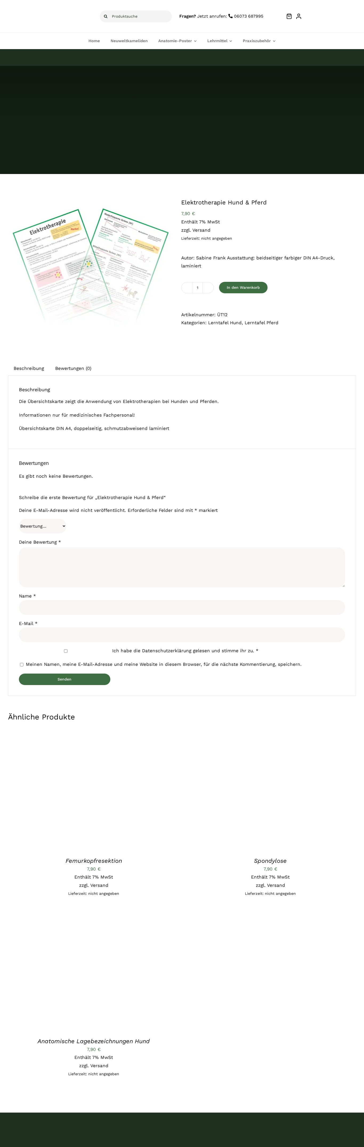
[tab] (29, 368)
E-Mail (28, 623)
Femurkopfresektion (94, 860)
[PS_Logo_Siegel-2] (339, 10)
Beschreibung (29, 368)
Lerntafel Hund (225, 322)
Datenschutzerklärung (166, 650)
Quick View (98, 791)
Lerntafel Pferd (261, 322)
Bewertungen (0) (73, 368)
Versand (201, 230)
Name (27, 596)
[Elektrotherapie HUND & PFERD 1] (90, 271)
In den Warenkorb (243, 287)
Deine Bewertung (40, 542)
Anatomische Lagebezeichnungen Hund (94, 1041)
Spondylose (270, 860)
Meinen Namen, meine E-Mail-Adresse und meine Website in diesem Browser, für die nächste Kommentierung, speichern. (164, 664)
